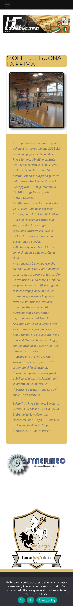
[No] (68, 592)
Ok (21, 600)
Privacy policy (46, 600)
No (31, 600)
